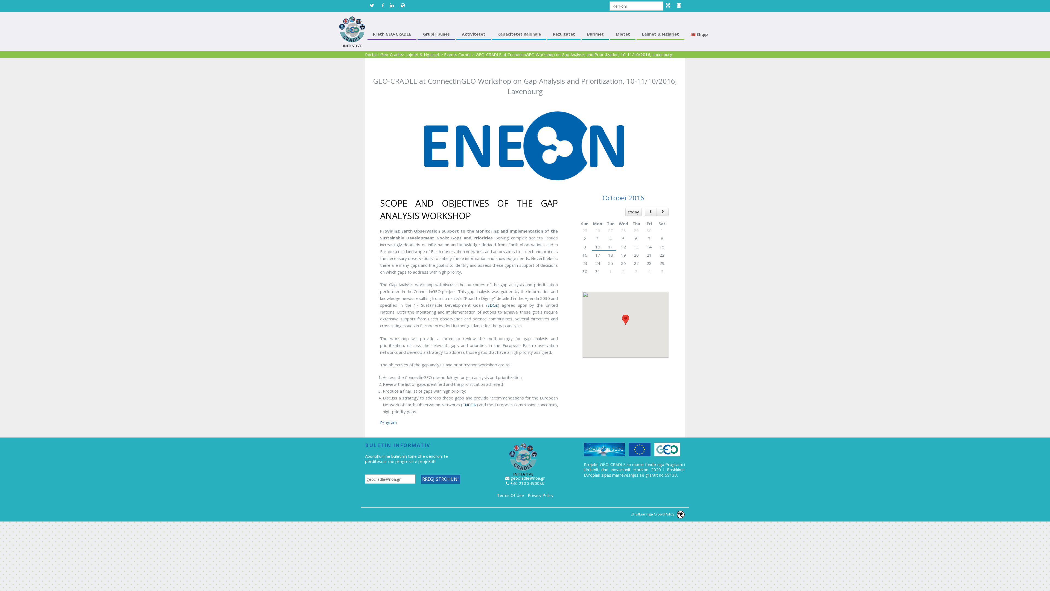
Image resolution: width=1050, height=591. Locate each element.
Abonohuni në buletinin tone (391, 456)
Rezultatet (564, 34)
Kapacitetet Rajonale (519, 34)
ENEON (469, 404)
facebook (383, 5)
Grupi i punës (436, 34)
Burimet (595, 34)
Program (388, 422)
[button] (625, 320)
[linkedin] (394, 5)
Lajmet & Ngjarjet (660, 34)
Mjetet (623, 34)
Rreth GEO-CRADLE (392, 34)
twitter (372, 5)
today (633, 212)
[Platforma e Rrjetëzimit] (670, 5)
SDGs (493, 305)
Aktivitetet (473, 34)
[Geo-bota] (405, 5)
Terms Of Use (510, 495)
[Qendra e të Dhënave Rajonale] (681, 5)
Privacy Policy (540, 495)
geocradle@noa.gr (528, 478)
